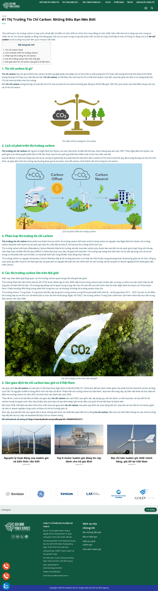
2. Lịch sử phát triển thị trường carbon (20, 52)
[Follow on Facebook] (13, 537)
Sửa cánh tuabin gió (91, 2)
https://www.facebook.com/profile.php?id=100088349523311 (56, 419)
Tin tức (130, 2)
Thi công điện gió (70, 2)
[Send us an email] (17, 537)
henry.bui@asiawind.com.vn (58, 575)
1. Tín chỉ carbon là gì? (13, 49)
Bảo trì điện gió (90, 536)
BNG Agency (104, 588)
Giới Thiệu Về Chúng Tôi (49, 2)
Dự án (107, 2)
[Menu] (146, 8)
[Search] (152, 8)
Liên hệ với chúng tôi (145, 2)
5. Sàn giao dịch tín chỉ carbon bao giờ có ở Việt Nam (26, 61)
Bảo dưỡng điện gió (92, 532)
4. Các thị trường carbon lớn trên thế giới (21, 59)
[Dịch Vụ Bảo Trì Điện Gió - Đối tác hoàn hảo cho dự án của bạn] (18, 5)
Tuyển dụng (119, 2)
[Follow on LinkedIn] (26, 537)
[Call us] (22, 537)
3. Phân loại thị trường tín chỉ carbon (19, 55)
